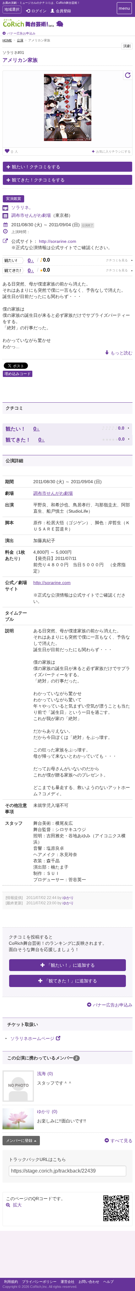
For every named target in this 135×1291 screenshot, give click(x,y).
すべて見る (121, 1140)
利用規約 (11, 1281)
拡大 (17, 1204)
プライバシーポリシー (39, 1281)
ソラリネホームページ (32, 1038)
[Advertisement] (67, 1256)
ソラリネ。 (22, 207)
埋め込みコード (17, 374)
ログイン (38, 11)
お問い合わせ (88, 1281)
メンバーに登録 (19, 1140)
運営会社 (67, 1281)
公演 (20, 40)
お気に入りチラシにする (113, 151)
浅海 (45, 1073)
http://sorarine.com (57, 241)
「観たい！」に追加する (70, 965)
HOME (7, 40)
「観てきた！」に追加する (70, 980)
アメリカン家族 (20, 60)
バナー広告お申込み (21, 33)
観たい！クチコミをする (36, 166)
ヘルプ (108, 1281)
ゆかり (68, 898)
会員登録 (63, 11)
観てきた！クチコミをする (38, 179)
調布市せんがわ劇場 (31, 215)
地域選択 (11, 10)
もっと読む (121, 352)
